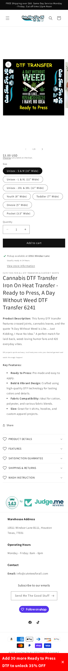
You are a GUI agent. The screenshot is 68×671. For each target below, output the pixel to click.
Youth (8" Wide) (17, 196)
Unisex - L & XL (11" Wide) (23, 179)
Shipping (7, 157)
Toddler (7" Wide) (47, 196)
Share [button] (10, 425)
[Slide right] (42, 149)
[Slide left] (26, 149)
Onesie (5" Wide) (17, 205)
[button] (7, 18)
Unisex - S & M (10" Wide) (22, 171)
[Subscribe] (53, 595)
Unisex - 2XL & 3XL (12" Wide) (25, 188)
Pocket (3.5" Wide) (18, 213)
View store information (21, 266)
